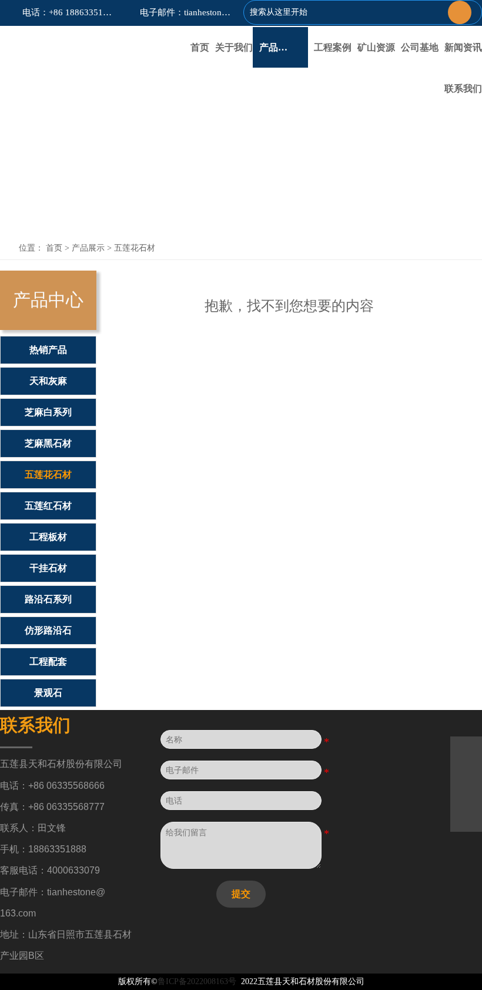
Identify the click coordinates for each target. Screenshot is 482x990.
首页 (54, 248)
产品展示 (88, 248)
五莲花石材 (134, 248)
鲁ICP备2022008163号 (197, 981)
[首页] (72, 41)
